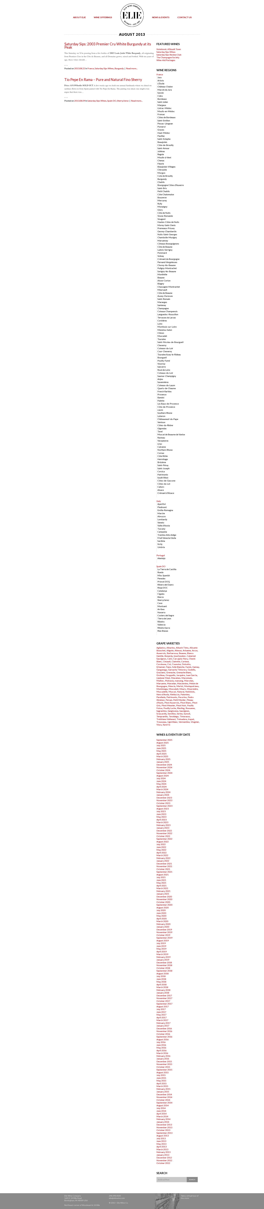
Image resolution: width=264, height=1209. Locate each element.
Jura (159, 77)
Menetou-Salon (164, 330)
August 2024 (162, 775)
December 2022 (164, 830)
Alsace (160, 490)
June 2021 (161, 880)
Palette (160, 400)
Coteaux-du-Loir (165, 348)
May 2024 (161, 784)
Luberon (161, 416)
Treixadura (182, 719)
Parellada (160, 697)
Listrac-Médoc (164, 108)
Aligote (170, 650)
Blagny (160, 283)
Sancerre (161, 366)
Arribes (161, 609)
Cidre (160, 96)
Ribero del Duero (165, 584)
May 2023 (161, 816)
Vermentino (184, 722)
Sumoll (187, 713)
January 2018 (162, 992)
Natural (180, 691)
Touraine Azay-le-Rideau (169, 354)
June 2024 (161, 781)
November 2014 (164, 1097)
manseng (179, 680)
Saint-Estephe (163, 139)
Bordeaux (162, 99)
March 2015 (162, 1086)
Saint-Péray (162, 465)
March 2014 (162, 1116)
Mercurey (162, 200)
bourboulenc (180, 656)
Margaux (161, 105)
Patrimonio (162, 474)
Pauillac (161, 136)
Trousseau (161, 722)
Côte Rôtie (162, 456)
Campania (162, 531)
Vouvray (161, 363)
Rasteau (161, 437)
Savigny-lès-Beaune (166, 271)
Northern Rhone (165, 449)
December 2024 (164, 764)
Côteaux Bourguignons (168, 243)
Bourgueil (162, 357)
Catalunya (162, 590)
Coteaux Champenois (167, 311)
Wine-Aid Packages (165, 60)
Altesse (178, 650)
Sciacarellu (161, 713)
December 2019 (164, 929)
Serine (180, 713)
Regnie (160, 154)
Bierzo (160, 597)
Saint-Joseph (163, 468)
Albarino (171, 647)
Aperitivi (161, 504)
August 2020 (162, 907)
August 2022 (162, 841)
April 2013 (161, 1146)
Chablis (161, 182)
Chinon (160, 333)
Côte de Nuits (163, 212)
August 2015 (162, 1072)
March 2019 (162, 954)
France (90, 68)
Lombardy (162, 519)
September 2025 (164, 740)
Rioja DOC (162, 587)
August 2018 (162, 973)
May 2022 (161, 849)
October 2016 (163, 1034)
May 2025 (161, 751)
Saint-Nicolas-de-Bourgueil (170, 342)
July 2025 (161, 745)
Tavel (160, 431)
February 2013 (163, 1152)
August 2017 (162, 1006)
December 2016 (164, 1028)
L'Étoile (160, 83)
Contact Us (184, 17)
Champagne (163, 308)
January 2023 (162, 827)
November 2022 (164, 833)
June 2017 (161, 1012)
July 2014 (161, 1108)
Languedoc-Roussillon (167, 314)
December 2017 (164, 995)
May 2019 (161, 948)
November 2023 (164, 800)
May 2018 (161, 981)
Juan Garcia (191, 675)
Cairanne (161, 446)
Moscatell (173, 689)
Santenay (161, 305)
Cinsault (167, 661)
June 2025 (161, 748)
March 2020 (162, 921)
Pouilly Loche (169, 708)
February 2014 (163, 1119)
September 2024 (164, 773)
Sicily (159, 544)
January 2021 (162, 893)
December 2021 (164, 863)
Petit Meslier (179, 700)
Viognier (195, 722)
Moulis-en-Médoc (166, 111)
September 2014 (164, 1102)
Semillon (172, 713)
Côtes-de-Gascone (166, 480)
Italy (158, 501)
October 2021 (163, 869)
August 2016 (162, 1039)
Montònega (162, 689)
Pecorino (182, 697)
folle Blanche (178, 667)
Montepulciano (191, 686)
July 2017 (161, 1009)
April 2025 (161, 753)
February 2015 (163, 1089)
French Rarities (164, 391)
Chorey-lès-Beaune (166, 265)
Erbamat (160, 667)
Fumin (188, 667)
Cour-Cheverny (164, 351)
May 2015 (161, 1080)
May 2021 (161, 882)
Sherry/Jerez (123, 100)
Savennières (163, 382)
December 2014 (164, 1094)
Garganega (161, 669)
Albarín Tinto (182, 647)
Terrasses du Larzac (166, 317)
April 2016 (161, 1050)
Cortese (185, 661)
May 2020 (161, 915)
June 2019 (161, 946)
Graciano (160, 672)
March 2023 (162, 822)
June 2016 (161, 1045)
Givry (160, 209)
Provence (161, 394)
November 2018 (164, 965)
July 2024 (161, 778)
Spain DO (111, 100)
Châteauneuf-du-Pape (167, 419)
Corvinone (161, 664)
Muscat (172, 691)
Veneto (160, 522)
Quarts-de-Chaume (166, 388)
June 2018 (161, 979)
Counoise (176, 664)
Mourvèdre (192, 689)
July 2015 (161, 1075)
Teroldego (174, 716)
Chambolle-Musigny (167, 237)
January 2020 (162, 926)
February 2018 (163, 990)
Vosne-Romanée (165, 215)
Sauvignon (184, 711)
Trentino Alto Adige (166, 535)
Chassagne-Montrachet (168, 286)
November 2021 (164, 866)
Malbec (160, 680)
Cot (169, 664)
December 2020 (164, 896)
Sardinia (161, 541)
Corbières (162, 320)
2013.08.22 (79, 68)
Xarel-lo (166, 724)
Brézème (161, 462)
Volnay (160, 256)
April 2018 (161, 984)
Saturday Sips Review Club (168, 54)
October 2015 (163, 1067)
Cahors (160, 486)
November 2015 (164, 1064)
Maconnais (187, 678)
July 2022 (161, 844)
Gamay (195, 667)
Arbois (160, 80)
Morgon (161, 172)
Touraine (161, 339)
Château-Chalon (165, 86)
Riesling (181, 708)
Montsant (162, 606)
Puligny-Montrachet (167, 268)
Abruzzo (161, 516)
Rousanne (190, 708)
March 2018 (162, 987)
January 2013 (162, 1154)
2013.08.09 (79, 100)
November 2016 (164, 1031)
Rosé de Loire (163, 370)
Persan (169, 700)
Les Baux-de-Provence (168, 403)
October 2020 (163, 902)
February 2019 (163, 957)
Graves (160, 129)
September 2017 (164, 1003)
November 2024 (164, 767)
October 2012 (163, 1163)
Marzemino (182, 683)
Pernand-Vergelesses (167, 262)
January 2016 (162, 1058)
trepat (191, 719)
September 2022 (164, 838)
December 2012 (164, 1157)
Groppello (170, 675)
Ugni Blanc (172, 722)
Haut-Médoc (163, 132)
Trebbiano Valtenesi (166, 719)
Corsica (161, 471)
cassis (160, 409)
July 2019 (161, 943)
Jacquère (180, 675)
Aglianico (160, 647)
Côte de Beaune (164, 246)
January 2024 (162, 794)
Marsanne (161, 683)
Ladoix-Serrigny (164, 249)
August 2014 (162, 1105)
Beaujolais (162, 142)
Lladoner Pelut (163, 678)
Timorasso (185, 716)
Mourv (182, 689)
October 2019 (163, 935)
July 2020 (161, 910)
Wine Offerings (103, 17)
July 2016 (161, 1042)
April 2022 (161, 852)
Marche (161, 513)
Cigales (160, 593)
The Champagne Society (167, 57)
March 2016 (162, 1053)
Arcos (195, 650)
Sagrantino (161, 711)
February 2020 (163, 924)
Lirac (159, 443)
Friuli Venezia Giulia (166, 538)
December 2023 (164, 797)
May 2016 (161, 1047)
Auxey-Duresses (165, 296)
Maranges (162, 302)
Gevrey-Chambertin (166, 231)
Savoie (160, 92)
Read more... (132, 68)
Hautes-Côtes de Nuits (168, 222)
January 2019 (162, 959)
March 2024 (162, 789)
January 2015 (162, 1091)
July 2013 (161, 1138)
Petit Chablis (163, 191)
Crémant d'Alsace (165, 493)
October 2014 (163, 1100)
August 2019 (162, 940)
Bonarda (168, 656)
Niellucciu (174, 694)
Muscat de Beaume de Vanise (171, 434)
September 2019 (164, 937)
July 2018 (161, 976)
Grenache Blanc (183, 672)
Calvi (169, 658)
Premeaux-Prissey (166, 228)
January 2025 (162, 762)
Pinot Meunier (168, 705)
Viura (159, 724)
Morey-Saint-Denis (166, 225)
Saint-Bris (162, 188)
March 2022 (162, 855)
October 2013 (163, 1130)
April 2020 (161, 918)
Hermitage (162, 459)
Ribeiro (160, 621)
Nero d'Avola (162, 694)
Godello (191, 669)
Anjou (160, 379)
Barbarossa (172, 653)
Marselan (171, 683)
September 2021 (164, 871)
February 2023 (163, 825)
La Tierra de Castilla (166, 569)
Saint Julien (162, 102)
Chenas (160, 160)
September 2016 (164, 1036)
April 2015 (161, 1083)
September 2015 (164, 1069)
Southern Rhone (164, 413)
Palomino (185, 694)
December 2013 (164, 1124)
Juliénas (161, 151)
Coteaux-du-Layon (166, 385)
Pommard (162, 252)
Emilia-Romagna (165, 510)
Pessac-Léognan (165, 123)
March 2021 (162, 888)
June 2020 (161, 913)
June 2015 (161, 1078)
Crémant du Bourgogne (168, 259)
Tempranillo (162, 716)
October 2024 (163, 770)
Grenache (170, 672)
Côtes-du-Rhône (165, 425)
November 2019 (164, 932)
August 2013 (162, 1135)
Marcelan (188, 680)
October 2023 (163, 803)
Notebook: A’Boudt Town (168, 49)
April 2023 (161, 819)
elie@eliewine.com (117, 1198)
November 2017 (164, 998)
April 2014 (161, 1113)
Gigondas (162, 428)
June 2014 (161, 1111)
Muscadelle (161, 691)
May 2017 (161, 1014)
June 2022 (161, 847)
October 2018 (163, 968)
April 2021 (161, 885)
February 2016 (163, 1056)
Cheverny (161, 345)
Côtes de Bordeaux (166, 117)
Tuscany (161, 528)
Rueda (160, 572)
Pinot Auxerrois (171, 702)
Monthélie (162, 274)
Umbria (161, 547)
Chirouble (162, 169)
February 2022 (163, 858)
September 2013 (164, 1133)
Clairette (176, 661)
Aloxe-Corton (163, 280)
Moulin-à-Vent (164, 157)
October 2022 (163, 836)
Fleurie (160, 163)
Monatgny (162, 206)
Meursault (162, 289)
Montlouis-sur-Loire (167, 326)
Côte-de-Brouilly (165, 145)
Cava (159, 603)
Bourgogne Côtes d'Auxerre (170, 185)
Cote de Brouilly (165, 176)
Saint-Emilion (163, 120)
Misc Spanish (163, 575)
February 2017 (163, 1023)
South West (162, 477)
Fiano (168, 667)
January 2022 (162, 860)
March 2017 (162, 1020)
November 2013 (164, 1127)
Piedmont (162, 507)
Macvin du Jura (164, 89)
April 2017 (161, 1017)
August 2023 (162, 808)
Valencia (161, 624)
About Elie (79, 17)
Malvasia (169, 680)
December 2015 (164, 1061)
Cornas (160, 453)
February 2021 (163, 891)
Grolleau (160, 675)
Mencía (171, 686)
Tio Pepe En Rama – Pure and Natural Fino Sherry (103, 79)
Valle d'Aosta (163, 525)
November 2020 (164, 899)
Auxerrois (161, 653)
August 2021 (162, 874)
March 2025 (162, 756)
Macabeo (175, 678)
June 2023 (161, 814)
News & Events (160, 17)
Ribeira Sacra (163, 627)
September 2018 (164, 970)
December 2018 (164, 962)
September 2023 (164, 805)
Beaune (160, 277)
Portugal (160, 555)
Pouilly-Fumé (163, 360)
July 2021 (161, 877)
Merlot (179, 686)
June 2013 (161, 1141)
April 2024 (161, 786)
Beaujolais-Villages (166, 166)
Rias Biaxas (162, 630)
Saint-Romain (163, 299)
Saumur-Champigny (166, 376)
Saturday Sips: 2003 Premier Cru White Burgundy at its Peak (107, 45)
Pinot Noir (181, 705)
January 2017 (162, 1025)
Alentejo (161, 558)
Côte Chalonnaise (165, 194)
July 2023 (161, 811)
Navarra (161, 612)
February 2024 (163, 792)
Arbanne (187, 650)
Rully (159, 203)
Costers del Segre (165, 615)
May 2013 (161, 1143)
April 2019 (161, 951)
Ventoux (161, 422)
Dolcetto (186, 664)
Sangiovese (173, 711)
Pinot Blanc (185, 702)
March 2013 (162, 1149)
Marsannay (162, 240)
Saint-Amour (163, 148)
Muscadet (162, 336)
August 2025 (162, 742)
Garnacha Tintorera (177, 669)
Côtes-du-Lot (163, 483)
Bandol (160, 397)
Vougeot (161, 219)
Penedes (161, 578)
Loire (159, 323)
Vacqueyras (162, 440)
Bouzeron (162, 197)
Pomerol (161, 126)
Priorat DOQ (163, 581)
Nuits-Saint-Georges (167, 234)
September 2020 (164, 904)
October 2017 (163, 1001)
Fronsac (161, 114)
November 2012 (164, 1160)
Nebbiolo (190, 691)
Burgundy (119, 68)
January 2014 (162, 1122)
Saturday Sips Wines (104, 68)
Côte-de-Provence (166, 406)
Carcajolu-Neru (180, 658)
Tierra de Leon (164, 618)
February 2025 (163, 759)
